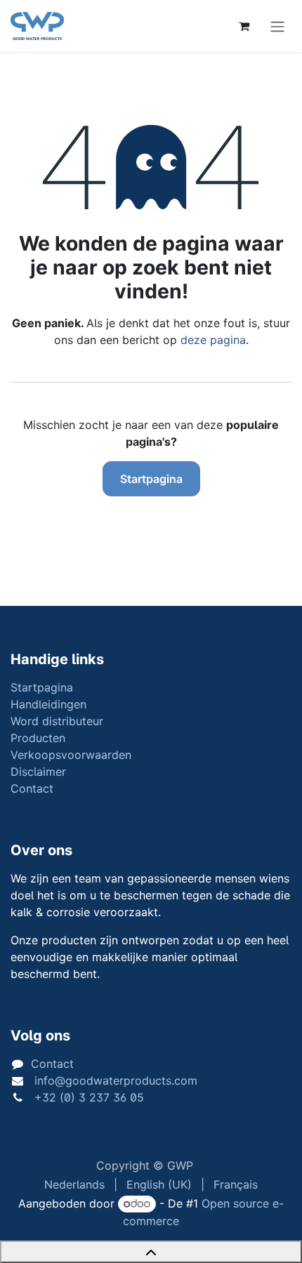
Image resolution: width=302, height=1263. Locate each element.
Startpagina (151, 479)
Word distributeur (57, 721)
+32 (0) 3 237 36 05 (87, 1097)
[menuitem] (74, 1184)
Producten (38, 738)
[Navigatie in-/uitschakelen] (277, 26)
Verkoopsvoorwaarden (71, 755)
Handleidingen (48, 704)
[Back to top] (151, 1252)
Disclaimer (38, 772)
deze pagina (213, 340)
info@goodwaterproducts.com (114, 1080)
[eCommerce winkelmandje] (244, 26)
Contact (32, 788)
